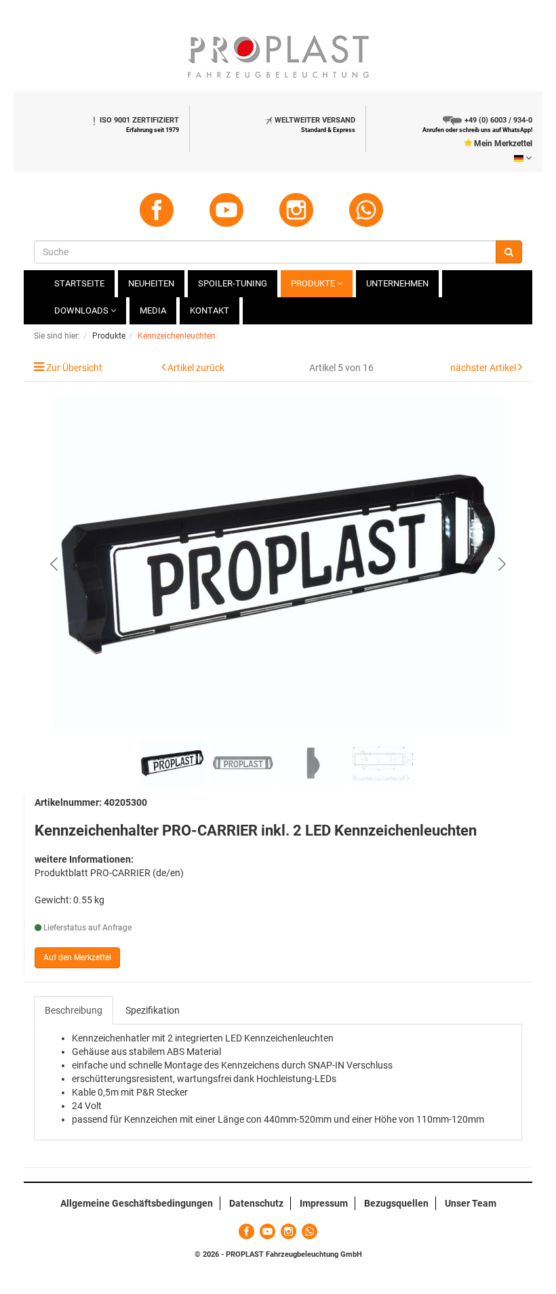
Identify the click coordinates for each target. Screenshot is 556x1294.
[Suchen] (509, 251)
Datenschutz (256, 1203)
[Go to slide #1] (172, 763)
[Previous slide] (55, 564)
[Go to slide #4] (383, 763)
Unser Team (470, 1203)
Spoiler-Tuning (232, 283)
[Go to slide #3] (313, 763)
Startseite (79, 283)
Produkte (314, 283)
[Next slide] (501, 564)
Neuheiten (151, 283)
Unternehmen (397, 283)
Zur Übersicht (74, 367)
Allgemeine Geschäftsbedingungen (136, 1203)
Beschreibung (73, 1010)
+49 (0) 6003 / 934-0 (498, 120)
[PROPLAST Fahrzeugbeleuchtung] (278, 56)
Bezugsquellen (396, 1203)
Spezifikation (152, 1010)
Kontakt (209, 310)
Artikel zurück (195, 367)
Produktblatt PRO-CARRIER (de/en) (109, 872)
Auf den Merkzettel (77, 957)
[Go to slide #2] (242, 763)
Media (153, 310)
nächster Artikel (484, 367)
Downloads (82, 310)
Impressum (324, 1203)
